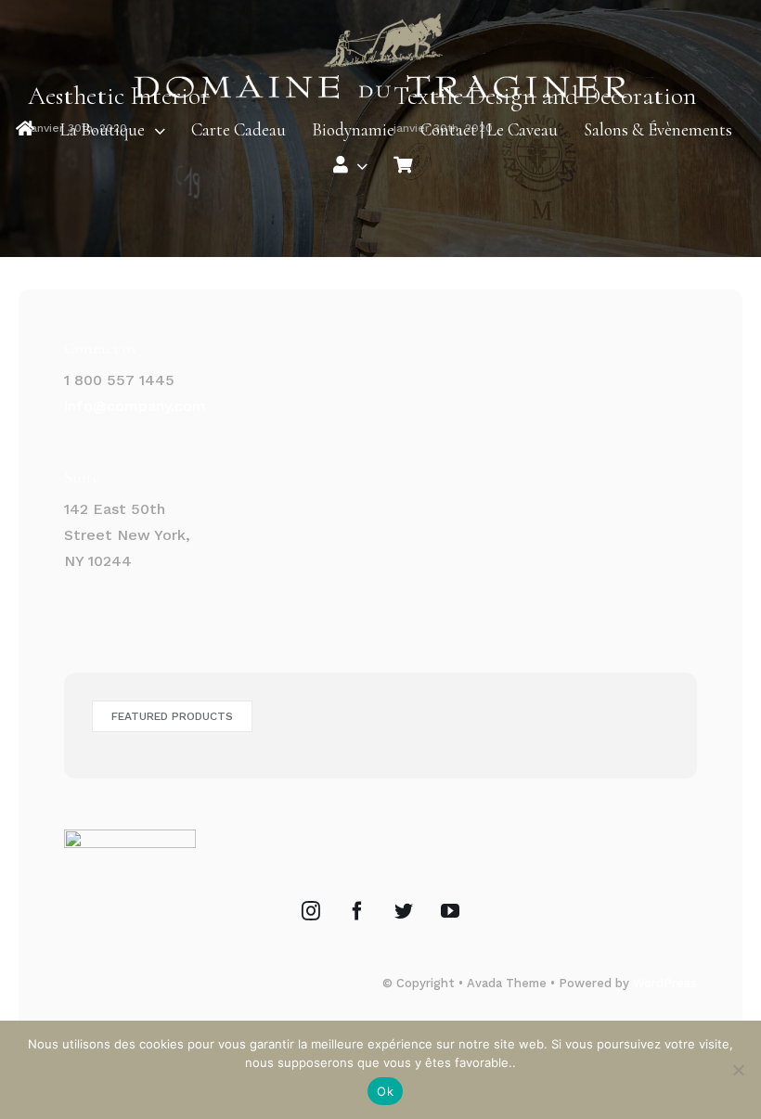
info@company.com (135, 406)
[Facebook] (357, 911)
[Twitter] (403, 911)
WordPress (665, 983)
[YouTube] (450, 911)
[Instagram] (311, 911)
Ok (385, 1091)
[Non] (738, 1070)
